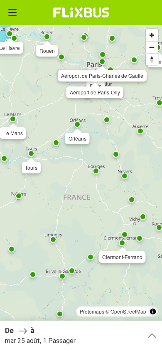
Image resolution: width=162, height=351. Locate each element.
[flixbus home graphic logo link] (81, 12)
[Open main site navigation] (12, 12)
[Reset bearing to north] (152, 59)
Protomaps (92, 311)
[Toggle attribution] (153, 311)
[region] (81, 175)
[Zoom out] (152, 47)
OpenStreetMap (128, 311)
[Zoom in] (152, 35)
